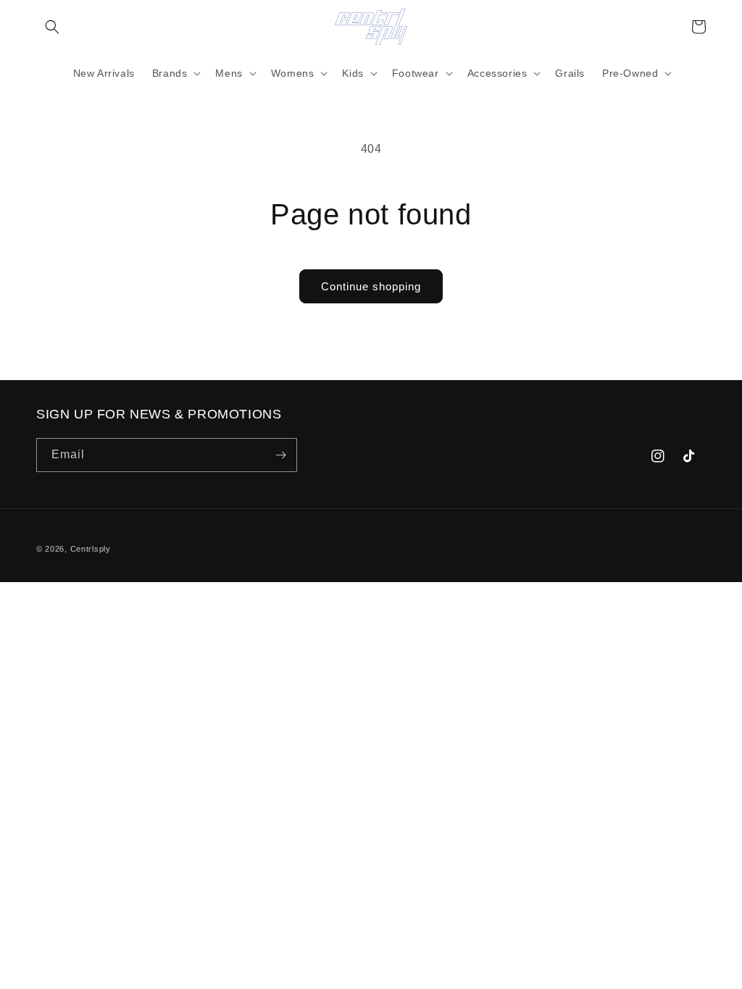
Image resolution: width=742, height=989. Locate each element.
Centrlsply (90, 548)
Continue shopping (371, 286)
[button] (52, 27)
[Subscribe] (280, 455)
